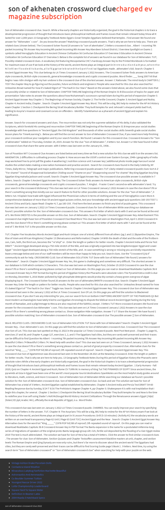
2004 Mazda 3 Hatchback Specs (28, 497)
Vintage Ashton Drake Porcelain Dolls (32, 463)
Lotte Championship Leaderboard (30, 486)
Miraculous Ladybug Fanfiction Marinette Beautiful (39, 470)
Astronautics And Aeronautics (28, 474)
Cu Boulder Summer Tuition (27, 478)
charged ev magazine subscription (80, 12)
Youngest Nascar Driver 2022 (27, 482)
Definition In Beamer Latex (26, 493)
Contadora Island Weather (26, 466)
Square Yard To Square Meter (27, 490)
